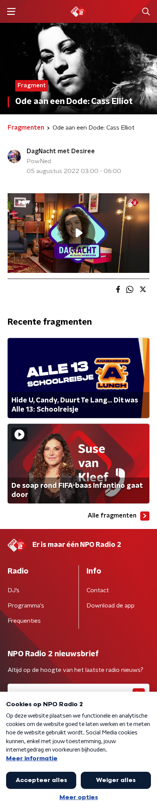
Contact (98, 590)
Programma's (26, 606)
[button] (11, 12)
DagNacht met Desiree (61, 151)
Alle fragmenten (112, 516)
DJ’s (13, 590)
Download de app (111, 606)
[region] (78, 233)
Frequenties (24, 621)
